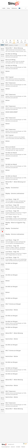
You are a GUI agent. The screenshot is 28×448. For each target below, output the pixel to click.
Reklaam (23, 446)
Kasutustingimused (6, 446)
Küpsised (13, 446)
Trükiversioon (14, 8)
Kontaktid (18, 446)
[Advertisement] (14, 24)
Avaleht (3, 8)
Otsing (8, 8)
